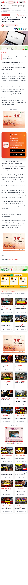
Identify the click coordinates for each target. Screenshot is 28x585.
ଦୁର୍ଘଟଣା (20, 6)
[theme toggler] (17, 2)
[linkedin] (21, 29)
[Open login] (25, 2)
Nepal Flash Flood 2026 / (21, 416)
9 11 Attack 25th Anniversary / (21, 364)
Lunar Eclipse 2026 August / (6, 364)
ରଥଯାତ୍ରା (14, 6)
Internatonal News (13, 259)
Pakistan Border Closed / (7, 382)
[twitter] (17, 29)
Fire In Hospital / (19, 473)
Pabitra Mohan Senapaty (10, 25)
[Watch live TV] (15, 2)
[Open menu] (1, 2)
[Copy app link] (25, 29)
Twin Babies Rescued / (6, 324)
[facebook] (15, 29)
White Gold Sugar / (6, 488)
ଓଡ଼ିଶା (9, 6)
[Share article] (12, 312)
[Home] (1, 8)
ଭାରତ (4, 6)
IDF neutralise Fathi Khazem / (7, 506)
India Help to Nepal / (20, 381)
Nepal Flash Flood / (6, 473)
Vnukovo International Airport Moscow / (7, 456)
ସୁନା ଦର (25, 6)
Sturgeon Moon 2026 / (6, 398)
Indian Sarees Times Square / (21, 506)
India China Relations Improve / (21, 399)
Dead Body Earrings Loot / (7, 307)
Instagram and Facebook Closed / (7, 416)
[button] (5, 281)
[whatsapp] (19, 29)
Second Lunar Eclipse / (21, 456)
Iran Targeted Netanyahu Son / (21, 489)
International (6, 8)
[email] (23, 29)
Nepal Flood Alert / (19, 306)
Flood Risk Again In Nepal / (20, 324)
